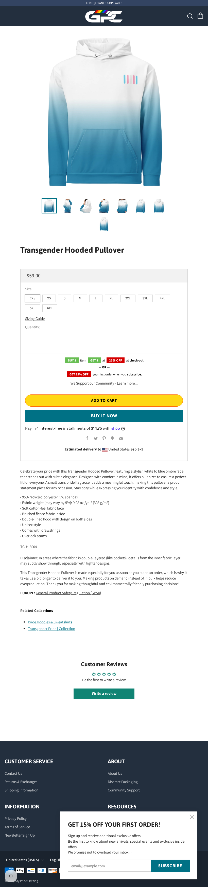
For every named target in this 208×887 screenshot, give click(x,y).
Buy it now (104, 415)
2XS (32, 298)
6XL (50, 308)
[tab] (49, 205)
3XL (145, 298)
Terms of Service (17, 826)
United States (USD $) (22, 860)
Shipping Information (21, 790)
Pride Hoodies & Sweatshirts (50, 622)
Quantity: (32, 327)
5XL (32, 308)
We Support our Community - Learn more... (104, 383)
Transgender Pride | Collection (51, 628)
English (55, 860)
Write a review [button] (104, 693)
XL (111, 298)
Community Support (124, 790)
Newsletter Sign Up (20, 835)
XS (49, 298)
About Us (115, 773)
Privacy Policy (16, 818)
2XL (128, 298)
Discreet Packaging (123, 781)
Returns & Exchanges (21, 781)
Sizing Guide (35, 318)
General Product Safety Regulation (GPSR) (68, 592)
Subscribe (170, 865)
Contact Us (13, 773)
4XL (162, 298)
